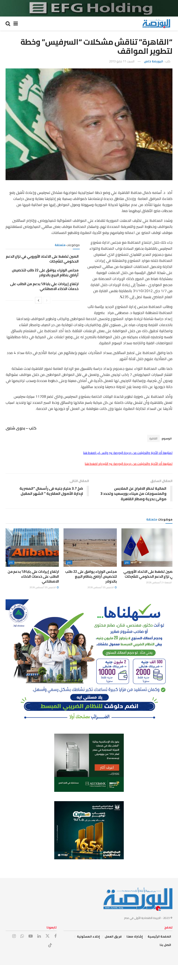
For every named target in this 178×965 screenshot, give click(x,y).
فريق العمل (113, 936)
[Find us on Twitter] (47, 936)
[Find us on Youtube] (31, 936)
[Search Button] (8, 23)
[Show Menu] (15, 23)
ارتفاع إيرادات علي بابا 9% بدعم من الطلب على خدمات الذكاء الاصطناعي (44, 286)
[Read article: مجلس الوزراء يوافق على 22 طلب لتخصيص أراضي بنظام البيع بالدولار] (90, 547)
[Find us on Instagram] (14, 936)
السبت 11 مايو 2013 (121, 61)
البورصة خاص (153, 61)
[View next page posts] (38, 300)
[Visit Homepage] (156, 23)
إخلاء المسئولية (88, 936)
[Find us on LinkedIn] (39, 936)
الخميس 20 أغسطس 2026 (100, 587)
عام (127, 562)
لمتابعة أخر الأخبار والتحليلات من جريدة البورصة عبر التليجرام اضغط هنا (128, 464)
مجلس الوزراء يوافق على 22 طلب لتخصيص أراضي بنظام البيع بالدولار (45, 272)
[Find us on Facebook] (55, 936)
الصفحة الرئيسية (159, 936)
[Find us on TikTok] (50, 945)
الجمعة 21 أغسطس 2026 (159, 582)
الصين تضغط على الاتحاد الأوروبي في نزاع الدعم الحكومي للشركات (42, 259)
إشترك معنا (135, 936)
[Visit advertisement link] (89, 8)
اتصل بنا (165, 945)
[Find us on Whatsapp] (22, 936)
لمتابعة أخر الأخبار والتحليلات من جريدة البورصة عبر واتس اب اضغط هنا (127, 453)
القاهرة (153, 438)
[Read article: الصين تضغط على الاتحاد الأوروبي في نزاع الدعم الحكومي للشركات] (148, 547)
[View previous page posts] (46, 300)
